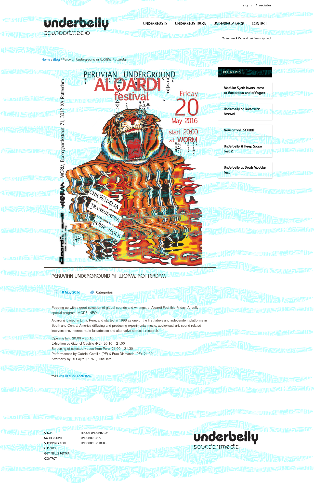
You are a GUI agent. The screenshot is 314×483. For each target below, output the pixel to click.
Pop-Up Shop (67, 376)
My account (53, 438)
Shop (48, 433)
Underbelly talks (190, 24)
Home (46, 59)
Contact (259, 24)
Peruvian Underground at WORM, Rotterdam (109, 276)
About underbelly (94, 433)
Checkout (51, 448)
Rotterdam (84, 376)
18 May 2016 (70, 292)
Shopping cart (55, 443)
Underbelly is (155, 24)
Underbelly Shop (229, 24)
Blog (56, 59)
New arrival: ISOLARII (239, 130)
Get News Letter (56, 453)
